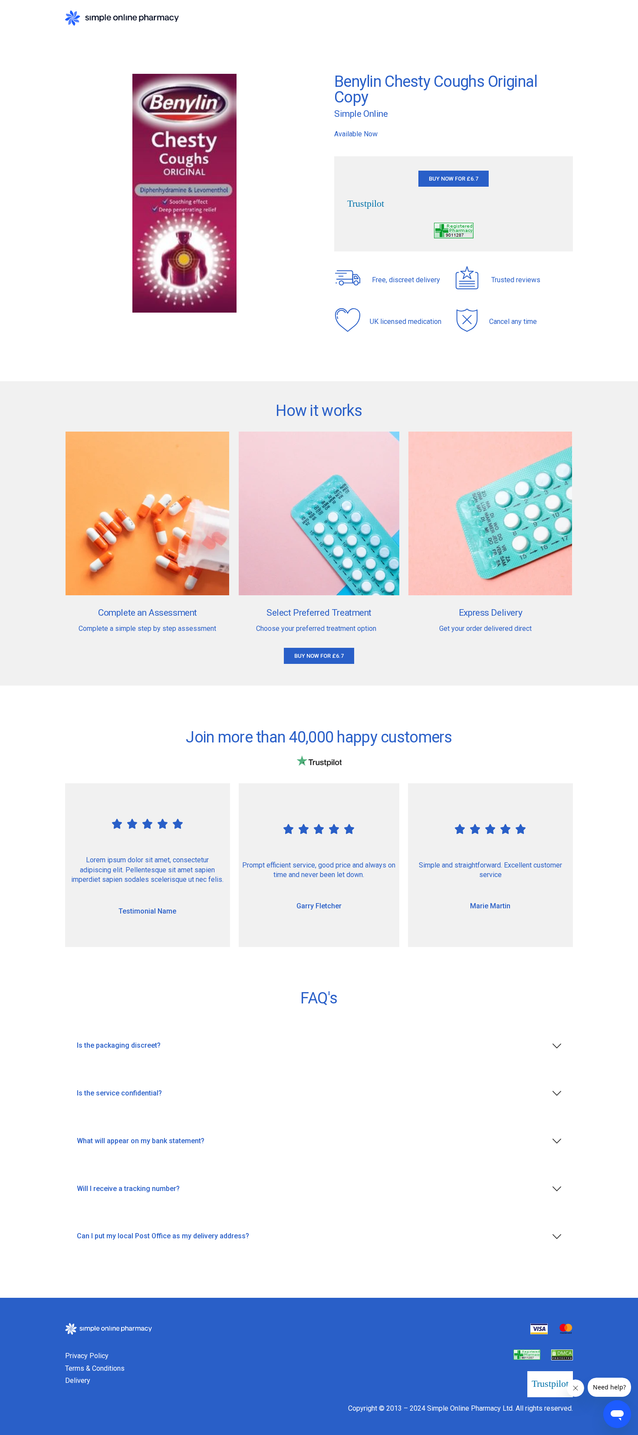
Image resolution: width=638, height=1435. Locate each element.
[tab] (319, 1046)
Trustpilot (365, 204)
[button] (453, 179)
